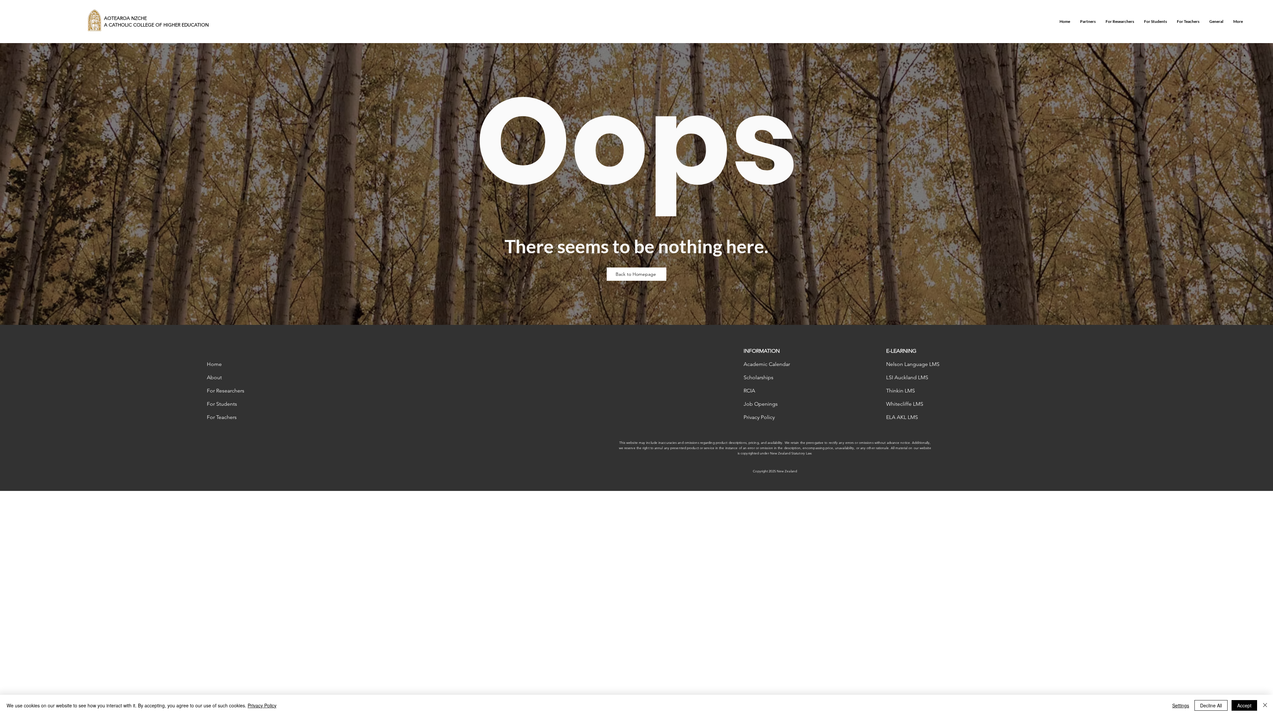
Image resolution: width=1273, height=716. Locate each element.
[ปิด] (1265, 705)
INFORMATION (762, 351)
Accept (1244, 705)
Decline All (1211, 705)
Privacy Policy (262, 705)
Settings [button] (1180, 705)
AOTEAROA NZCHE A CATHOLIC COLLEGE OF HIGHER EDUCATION (156, 21)
